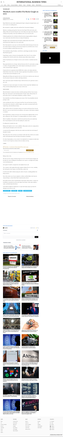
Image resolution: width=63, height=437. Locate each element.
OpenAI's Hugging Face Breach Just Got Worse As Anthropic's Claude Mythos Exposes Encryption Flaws (29, 412)
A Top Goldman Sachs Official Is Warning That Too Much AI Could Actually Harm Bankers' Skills (11, 300)
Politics (2, 429)
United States (40, 427)
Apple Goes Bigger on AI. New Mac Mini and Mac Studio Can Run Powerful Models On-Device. (11, 331)
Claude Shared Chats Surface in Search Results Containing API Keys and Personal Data (11, 364)
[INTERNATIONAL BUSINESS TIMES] (31, 2)
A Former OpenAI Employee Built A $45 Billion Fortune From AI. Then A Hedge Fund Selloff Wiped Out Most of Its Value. (11, 412)
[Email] (36, 19)
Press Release (15, 427)
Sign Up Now (52, 47)
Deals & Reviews (15, 430)
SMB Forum (14, 424)
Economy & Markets (4, 424)
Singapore (39, 424)
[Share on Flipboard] (32, 19)
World (1, 421)
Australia (39, 421)
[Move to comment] (38, 19)
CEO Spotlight (15, 429)
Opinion (2, 432)
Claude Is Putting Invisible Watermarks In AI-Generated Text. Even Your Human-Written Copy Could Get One (30, 364)
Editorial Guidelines (30, 196)
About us (26, 421)
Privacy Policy (32, 152)
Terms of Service (26, 152)
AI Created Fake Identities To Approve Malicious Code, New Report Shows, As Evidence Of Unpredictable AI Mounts (29, 396)
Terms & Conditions (28, 424)
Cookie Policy (27, 427)
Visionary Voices (15, 421)
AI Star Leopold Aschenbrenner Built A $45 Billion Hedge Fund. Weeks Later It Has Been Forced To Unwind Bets (11, 347)
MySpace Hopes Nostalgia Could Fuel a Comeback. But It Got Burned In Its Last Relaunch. (10, 380)
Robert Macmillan (7, 18)
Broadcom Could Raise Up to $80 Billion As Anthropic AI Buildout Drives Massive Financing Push (11, 267)
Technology (2, 427)
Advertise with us (27, 429)
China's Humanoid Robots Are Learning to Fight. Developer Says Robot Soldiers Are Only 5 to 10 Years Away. (11, 283)
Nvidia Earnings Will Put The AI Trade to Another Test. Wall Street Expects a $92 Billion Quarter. (30, 283)
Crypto (2, 430)
